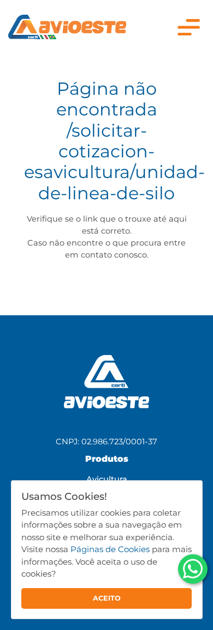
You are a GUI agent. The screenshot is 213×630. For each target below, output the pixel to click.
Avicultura (106, 479)
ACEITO (107, 598)
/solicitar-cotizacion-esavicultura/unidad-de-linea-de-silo (114, 162)
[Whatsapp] (193, 569)
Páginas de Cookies (110, 549)
